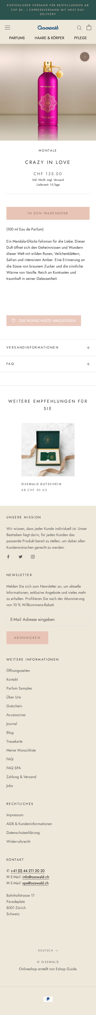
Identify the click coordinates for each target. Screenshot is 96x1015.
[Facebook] (8, 557)
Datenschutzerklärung (23, 832)
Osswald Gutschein (41, 484)
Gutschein (14, 706)
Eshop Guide (66, 969)
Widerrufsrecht (18, 841)
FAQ (10, 363)
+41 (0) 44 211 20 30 (28, 870)
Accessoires (16, 714)
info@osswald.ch (35, 877)
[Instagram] (33, 557)
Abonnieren (27, 637)
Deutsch (45, 950)
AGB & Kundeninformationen (29, 823)
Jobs (9, 785)
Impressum (14, 815)
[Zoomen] (84, 56)
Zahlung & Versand (21, 776)
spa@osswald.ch (35, 883)
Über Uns (13, 697)
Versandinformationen (32, 347)
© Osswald (48, 962)
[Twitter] (20, 557)
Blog (10, 732)
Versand (59, 180)
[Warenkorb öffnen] (89, 27)
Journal (11, 723)
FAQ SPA (13, 768)
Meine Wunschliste (21, 750)
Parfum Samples (19, 688)
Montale (48, 150)
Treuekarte (14, 741)
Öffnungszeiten (18, 670)
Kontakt (12, 679)
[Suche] (79, 27)
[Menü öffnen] (7, 27)
